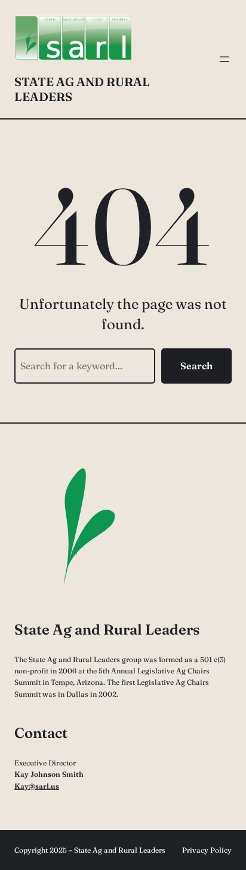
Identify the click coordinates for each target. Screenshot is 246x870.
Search (196, 366)
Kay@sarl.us (36, 786)
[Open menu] (224, 59)
